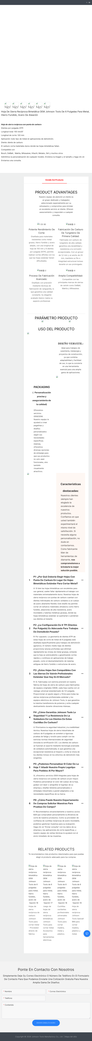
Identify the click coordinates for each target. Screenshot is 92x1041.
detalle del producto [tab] (54, 180)
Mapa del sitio (71, 1036)
